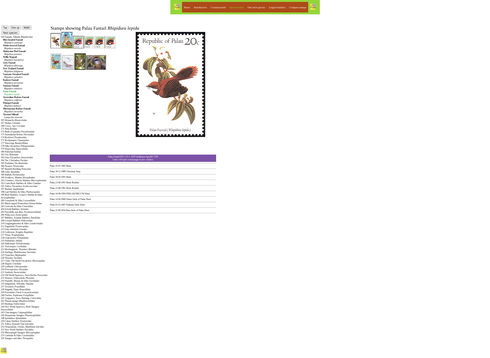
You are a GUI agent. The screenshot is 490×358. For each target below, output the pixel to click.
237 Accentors (13, 286)
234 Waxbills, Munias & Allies (20, 281)
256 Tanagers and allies (17, 338)
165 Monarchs (14, 120)
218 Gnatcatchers (15, 237)
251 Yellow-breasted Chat (17, 324)
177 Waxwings (14, 143)
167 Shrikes (10, 123)
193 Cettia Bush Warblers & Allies (21, 183)
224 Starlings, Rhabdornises (18, 252)
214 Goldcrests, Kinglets (17, 232)
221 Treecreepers (13, 246)
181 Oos (9, 154)
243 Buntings (13, 304)
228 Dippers (11, 263)
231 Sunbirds (13, 272)
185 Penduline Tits (14, 163)
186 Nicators (12, 166)
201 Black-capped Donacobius (21, 203)
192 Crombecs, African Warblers (23, 180)
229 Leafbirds (14, 266)
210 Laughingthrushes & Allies (22, 223)
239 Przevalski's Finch (19, 292)
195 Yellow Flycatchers (19, 186)
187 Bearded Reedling (16, 169)
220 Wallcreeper (15, 243)
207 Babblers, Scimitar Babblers (20, 217)
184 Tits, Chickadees (14, 160)
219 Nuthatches (11, 240)
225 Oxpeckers (13, 255)
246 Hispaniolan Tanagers (21, 315)
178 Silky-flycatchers (17, 146)
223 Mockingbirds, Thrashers (18, 249)
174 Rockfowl (14, 137)
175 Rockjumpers (15, 140)
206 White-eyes (14, 215)
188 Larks (10, 171)
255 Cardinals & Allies (17, 335)
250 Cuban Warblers (16, 321)
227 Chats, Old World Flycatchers (23, 260)
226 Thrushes (11, 258)
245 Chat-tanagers (16, 312)
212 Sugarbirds (15, 226)
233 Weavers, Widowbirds (17, 278)
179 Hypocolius (14, 149)
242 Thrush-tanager (18, 301)
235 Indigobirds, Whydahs (17, 283)
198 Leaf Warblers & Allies (20, 192)
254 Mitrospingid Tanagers (20, 332)
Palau (52, 166)
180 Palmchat (11, 151)
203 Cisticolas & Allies (17, 206)
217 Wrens (12, 235)
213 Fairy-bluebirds (14, 229)
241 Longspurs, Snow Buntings (21, 298)
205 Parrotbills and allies (21, 212)
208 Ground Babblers (17, 220)
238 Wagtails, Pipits (16, 289)
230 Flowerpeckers (14, 269)
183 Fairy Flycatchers (17, 157)
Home (187, 7)
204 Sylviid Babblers (15, 209)
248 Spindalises (13, 318)
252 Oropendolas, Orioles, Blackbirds (22, 326)
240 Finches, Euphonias (17, 295)
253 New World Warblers (17, 329)
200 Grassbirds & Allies (18, 200)
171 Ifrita (9, 128)
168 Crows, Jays (13, 126)
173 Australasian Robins (17, 134)
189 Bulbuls (13, 174)
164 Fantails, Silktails (17, 37)
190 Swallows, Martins (18, 177)
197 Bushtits (12, 189)
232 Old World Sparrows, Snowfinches (24, 275)
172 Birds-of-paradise (17, 131)
